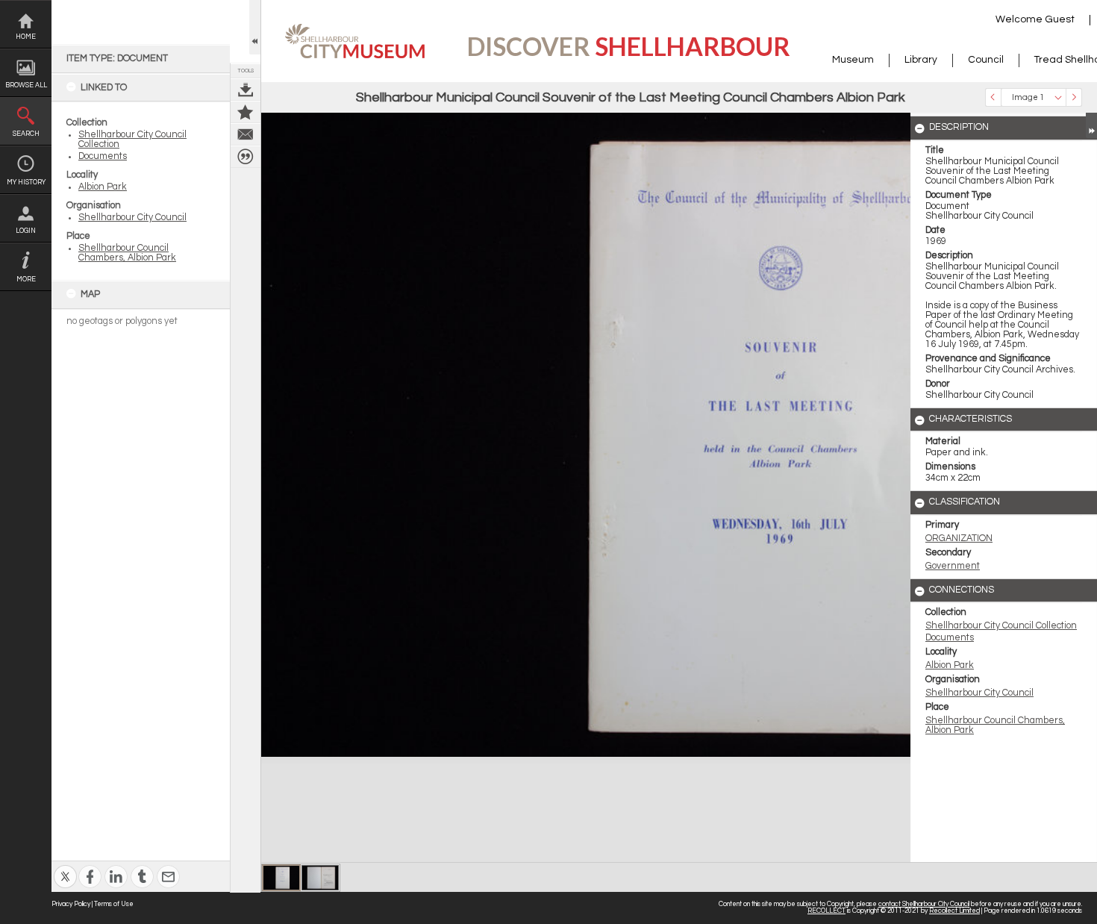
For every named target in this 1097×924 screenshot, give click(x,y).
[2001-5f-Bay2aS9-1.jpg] (281, 877)
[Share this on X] (65, 867)
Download (245, 89)
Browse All (26, 85)
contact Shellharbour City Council (923, 904)
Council (986, 59)
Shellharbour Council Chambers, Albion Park (127, 253)
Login (26, 231)
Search (26, 134)
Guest (1060, 19)
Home (26, 37)
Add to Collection (245, 112)
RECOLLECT (826, 911)
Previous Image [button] (993, 97)
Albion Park (102, 187)
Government (952, 566)
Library (920, 59)
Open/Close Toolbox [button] (254, 27)
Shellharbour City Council (132, 217)
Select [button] (1058, 97)
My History (26, 182)
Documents (102, 156)
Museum (853, 59)
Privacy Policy (70, 904)
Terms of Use (114, 904)
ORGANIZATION (959, 538)
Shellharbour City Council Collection (1001, 626)
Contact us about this (245, 134)
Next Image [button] (1073, 97)
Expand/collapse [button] (1091, 125)
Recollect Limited (954, 911)
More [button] (26, 279)
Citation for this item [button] (245, 157)
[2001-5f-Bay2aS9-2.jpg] (320, 877)
